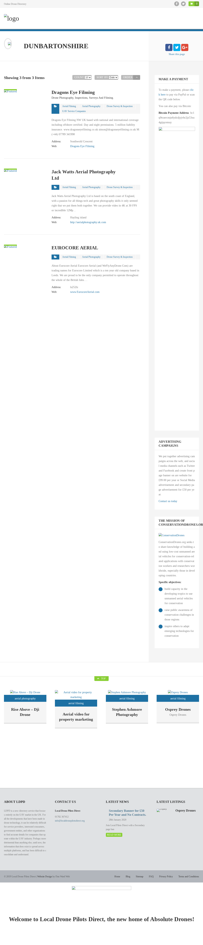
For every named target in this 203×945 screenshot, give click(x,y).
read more (114, 834)
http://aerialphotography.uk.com (88, 222)
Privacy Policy (166, 876)
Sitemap (139, 876)
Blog (128, 876)
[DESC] (136, 77)
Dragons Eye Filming (82, 146)
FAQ (151, 876)
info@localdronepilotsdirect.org (70, 820)
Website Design (44, 876)
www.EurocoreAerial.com (85, 291)
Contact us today (168, 501)
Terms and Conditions (188, 876)
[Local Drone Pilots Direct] (11, 18)
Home (117, 876)
